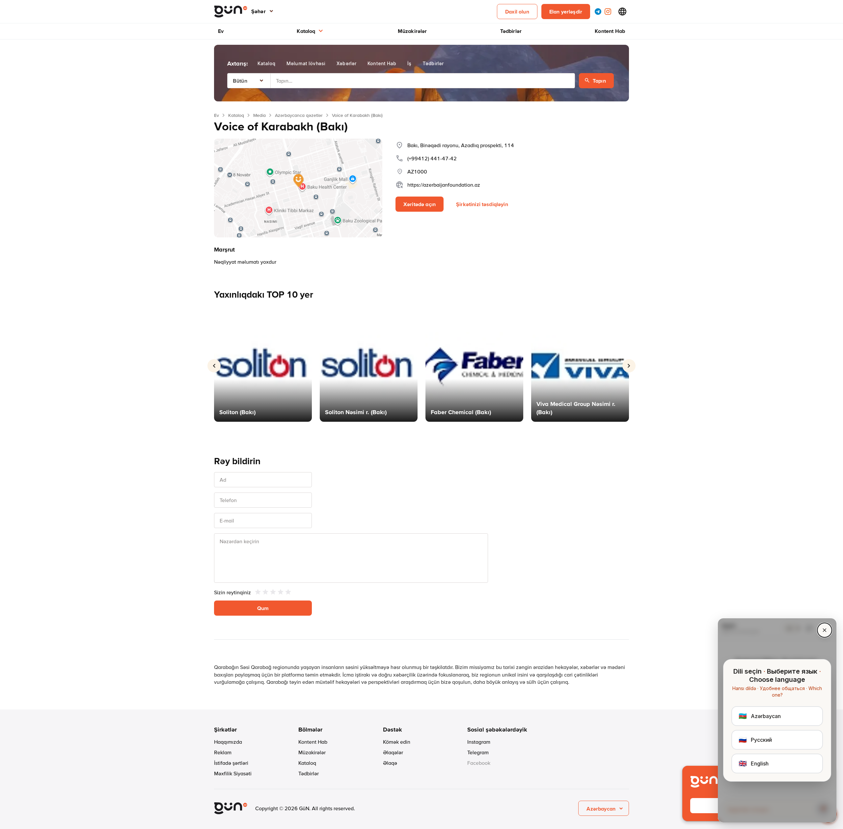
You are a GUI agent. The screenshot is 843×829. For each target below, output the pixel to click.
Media (259, 115)
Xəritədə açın (419, 204)
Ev (221, 31)
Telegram (478, 752)
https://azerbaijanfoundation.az (443, 185)
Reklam (222, 752)
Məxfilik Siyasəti (233, 773)
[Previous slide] (214, 365)
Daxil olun (517, 11)
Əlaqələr (393, 752)
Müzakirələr (412, 31)
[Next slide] (629, 365)
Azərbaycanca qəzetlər (299, 115)
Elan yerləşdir (565, 11)
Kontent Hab (610, 31)
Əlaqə (390, 763)
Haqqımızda (228, 742)
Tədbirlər (511, 31)
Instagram (478, 742)
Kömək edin (396, 742)
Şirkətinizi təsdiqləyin (482, 204)
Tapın (599, 81)
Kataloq (306, 31)
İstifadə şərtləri (231, 763)
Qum (263, 608)
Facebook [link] (478, 763)
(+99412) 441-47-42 (432, 158)
